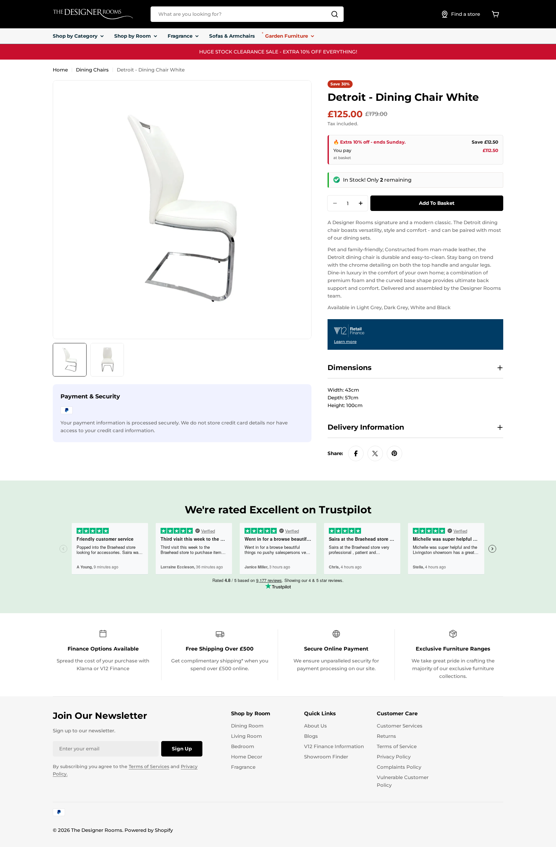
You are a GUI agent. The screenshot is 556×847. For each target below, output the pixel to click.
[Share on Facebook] (356, 453)
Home (60, 70)
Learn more (345, 341)
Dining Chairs (92, 70)
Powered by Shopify (149, 830)
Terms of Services (149, 766)
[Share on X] (375, 453)
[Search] (334, 14)
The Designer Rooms (96, 830)
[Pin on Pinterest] (394, 453)
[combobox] (247, 14)
